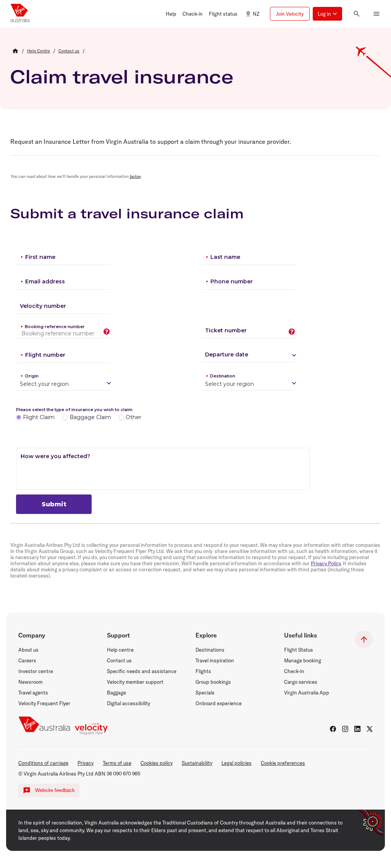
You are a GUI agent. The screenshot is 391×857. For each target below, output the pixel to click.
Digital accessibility (128, 703)
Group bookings (213, 682)
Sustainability (197, 763)
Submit (54, 504)
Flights (203, 671)
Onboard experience (219, 703)
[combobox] (20, 384)
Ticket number (226, 330)
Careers (27, 660)
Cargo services (300, 682)
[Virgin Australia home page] (20, 14)
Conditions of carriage (43, 763)
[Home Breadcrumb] (15, 51)
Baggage (116, 693)
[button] (171, 14)
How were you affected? (55, 456)
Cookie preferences (283, 763)
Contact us (119, 660)
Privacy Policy (326, 563)
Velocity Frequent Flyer (44, 703)
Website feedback (55, 790)
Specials (205, 693)
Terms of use (117, 763)
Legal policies (236, 763)
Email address (45, 281)
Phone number (231, 281)
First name (40, 257)
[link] (39, 50)
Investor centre (35, 671)
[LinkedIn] (357, 729)
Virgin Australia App (306, 693)
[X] (370, 729)
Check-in (294, 671)
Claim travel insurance (121, 76)
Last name (225, 257)
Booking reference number (55, 326)
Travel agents (33, 693)
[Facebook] (333, 729)
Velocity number (43, 305)
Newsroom (30, 682)
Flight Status (298, 650)
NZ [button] (256, 14)
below (135, 176)
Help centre (120, 650)
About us (28, 650)
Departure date (226, 354)
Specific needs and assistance (141, 671)
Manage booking (302, 660)
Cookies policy (157, 763)
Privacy (86, 763)
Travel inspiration (215, 660)
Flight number (45, 354)
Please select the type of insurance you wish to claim (74, 409)
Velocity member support (135, 682)
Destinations (210, 650)
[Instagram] (345, 729)
